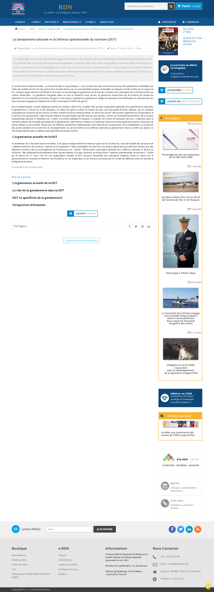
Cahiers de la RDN (68, 564)
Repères (63, 573)
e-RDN (32, 28)
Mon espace (169, 21)
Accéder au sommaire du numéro (82, 240)
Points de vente (20, 564)
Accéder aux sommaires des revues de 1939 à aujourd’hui (178, 433)
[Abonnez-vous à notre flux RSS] (197, 529)
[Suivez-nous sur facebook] (172, 529)
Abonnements (19, 555)
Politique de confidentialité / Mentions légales (31, 575)
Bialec (26, 589)
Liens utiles (107, 21)
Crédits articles (19, 559)
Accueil (21, 28)
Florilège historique (68, 569)
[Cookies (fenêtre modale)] (208, 586)
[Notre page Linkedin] (189, 529)
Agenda (175, 483)
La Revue (20, 21)
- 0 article (191, 6)
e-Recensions (65, 559)
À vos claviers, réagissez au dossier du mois (184, 75)
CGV (14, 569)
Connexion (192, 21)
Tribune (62, 555)
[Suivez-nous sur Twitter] (180, 529)
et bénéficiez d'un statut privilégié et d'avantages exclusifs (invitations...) (182, 399)
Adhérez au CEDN (181, 393)
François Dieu (23, 48)
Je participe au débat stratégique (183, 66)
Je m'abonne (105, 529)
